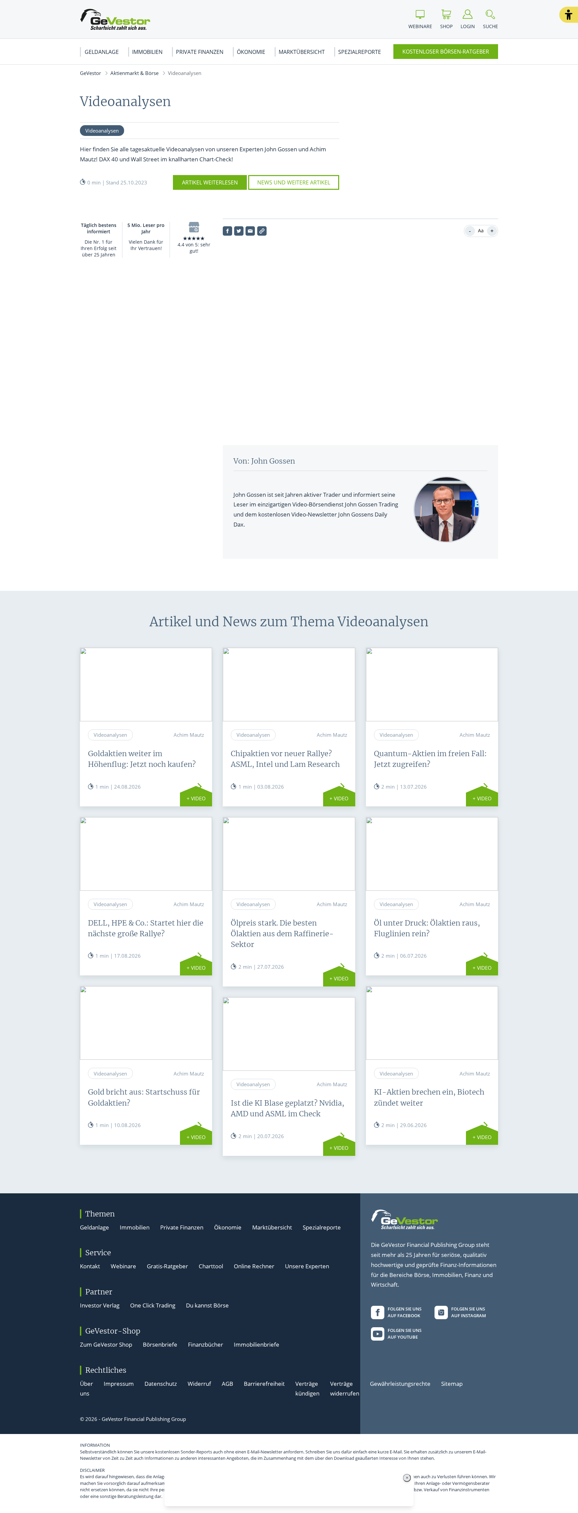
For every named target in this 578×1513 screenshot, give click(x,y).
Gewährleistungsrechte (400, 1383)
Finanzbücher (205, 1344)
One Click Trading (152, 1305)
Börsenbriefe (160, 1344)
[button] (568, 15)
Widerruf (199, 1383)
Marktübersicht (302, 52)
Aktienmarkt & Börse (134, 73)
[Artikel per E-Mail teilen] (250, 231)
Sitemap (452, 1383)
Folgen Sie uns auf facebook (404, 1312)
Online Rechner (254, 1266)
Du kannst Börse (207, 1305)
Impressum (119, 1383)
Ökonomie (251, 52)
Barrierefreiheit (264, 1383)
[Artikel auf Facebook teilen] (227, 231)
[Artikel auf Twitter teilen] (239, 231)
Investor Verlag (99, 1305)
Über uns (86, 1389)
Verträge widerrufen (344, 1389)
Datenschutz (160, 1383)
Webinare (123, 1266)
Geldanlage (102, 52)
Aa (481, 230)
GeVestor (90, 73)
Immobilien (147, 52)
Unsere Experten (307, 1266)
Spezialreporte (359, 52)
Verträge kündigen (307, 1389)
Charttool (211, 1266)
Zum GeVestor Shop (106, 1344)
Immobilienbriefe (256, 1344)
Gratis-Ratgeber (167, 1266)
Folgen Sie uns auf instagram (468, 1312)
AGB (227, 1383)
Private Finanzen (199, 52)
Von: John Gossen (264, 461)
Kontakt (90, 1266)
